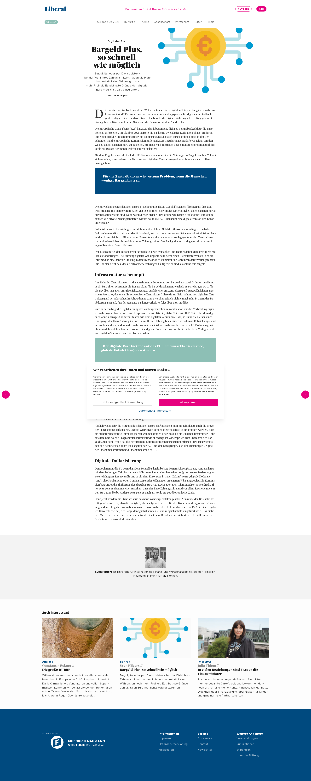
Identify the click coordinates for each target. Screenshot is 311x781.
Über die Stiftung (247, 755)
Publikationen (245, 744)
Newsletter (205, 750)
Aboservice (205, 738)
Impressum (166, 738)
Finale (210, 22)
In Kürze (129, 22)
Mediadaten (166, 750)
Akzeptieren (188, 402)
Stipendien (243, 750)
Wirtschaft (182, 22)
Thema (144, 22)
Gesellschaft (162, 22)
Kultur (198, 22)
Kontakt (203, 744)
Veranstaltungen (247, 738)
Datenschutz (146, 410)
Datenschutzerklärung (173, 744)
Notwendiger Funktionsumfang (123, 402)
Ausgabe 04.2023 (108, 22)
